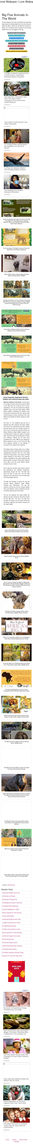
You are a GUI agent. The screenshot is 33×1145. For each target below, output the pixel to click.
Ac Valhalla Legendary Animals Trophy (12, 952)
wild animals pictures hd (16, 48)
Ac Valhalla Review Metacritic (10, 906)
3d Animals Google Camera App (11, 936)
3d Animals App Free (8, 939)
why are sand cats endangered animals (16, 41)
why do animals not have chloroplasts (16, 51)
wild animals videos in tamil (16, 43)
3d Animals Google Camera (10, 942)
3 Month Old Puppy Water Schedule (12, 946)
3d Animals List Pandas (8, 896)
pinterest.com (11, 885)
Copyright (16, 1141)
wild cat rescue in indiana (16, 38)
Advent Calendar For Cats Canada (11, 913)
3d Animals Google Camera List (11, 893)
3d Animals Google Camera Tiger (11, 919)
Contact (14, 1139)
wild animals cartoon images (16, 35)
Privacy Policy (23, 1139)
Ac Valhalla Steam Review (9, 949)
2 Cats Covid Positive (8, 916)
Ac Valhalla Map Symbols (9, 926)
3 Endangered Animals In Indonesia (12, 903)
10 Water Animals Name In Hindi (11, 922)
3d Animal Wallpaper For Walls (10, 909)
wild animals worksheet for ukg (16, 33)
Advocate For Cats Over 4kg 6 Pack (12, 956)
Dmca (7, 1139)
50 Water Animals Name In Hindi (11, 929)
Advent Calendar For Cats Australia (12, 932)
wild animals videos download (16, 46)
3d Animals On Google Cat (9, 899)
